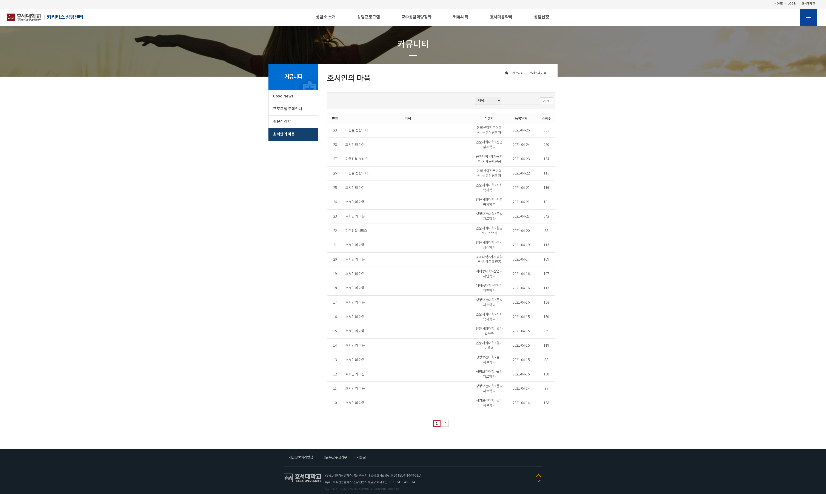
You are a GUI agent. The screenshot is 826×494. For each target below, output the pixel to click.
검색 (546, 101)
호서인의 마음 (284, 134)
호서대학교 (808, 3)
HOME (778, 3)
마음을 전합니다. (357, 130)
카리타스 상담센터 (65, 17)
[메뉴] (808, 17)
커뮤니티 (293, 77)
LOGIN (792, 3)
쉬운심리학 (282, 121)
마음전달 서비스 (356, 159)
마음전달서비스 (356, 231)
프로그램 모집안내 (287, 109)
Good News (283, 96)
